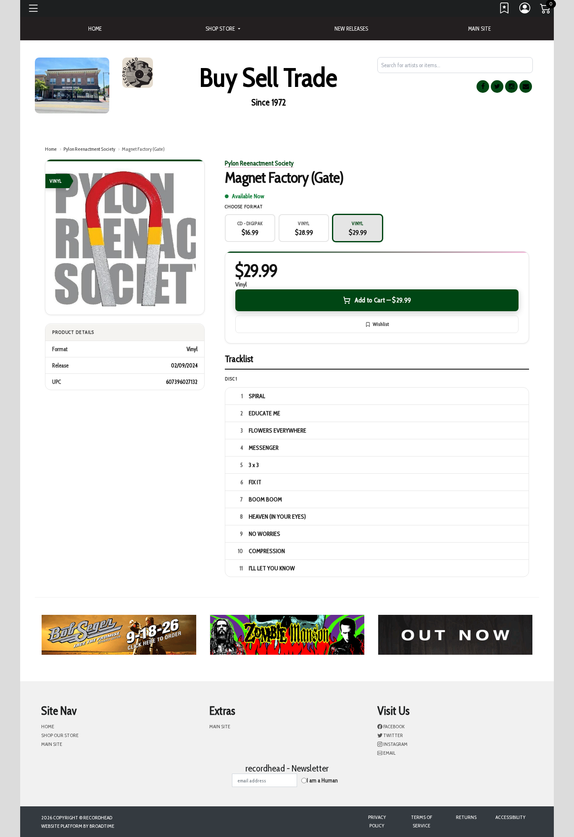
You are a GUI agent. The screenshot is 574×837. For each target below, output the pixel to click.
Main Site (479, 28)
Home (51, 149)
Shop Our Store (60, 735)
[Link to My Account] (525, 10)
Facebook (393, 726)
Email (388, 753)
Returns (466, 817)
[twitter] (497, 86)
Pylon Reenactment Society (89, 149)
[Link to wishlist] (505, 10)
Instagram (395, 744)
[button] (223, 28)
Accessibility (510, 817)
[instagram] (511, 86)
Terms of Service (421, 821)
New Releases (351, 28)
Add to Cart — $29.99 (383, 300)
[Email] (526, 86)
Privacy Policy (377, 821)
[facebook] (483, 86)
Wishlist (381, 324)
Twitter (392, 735)
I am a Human (322, 780)
